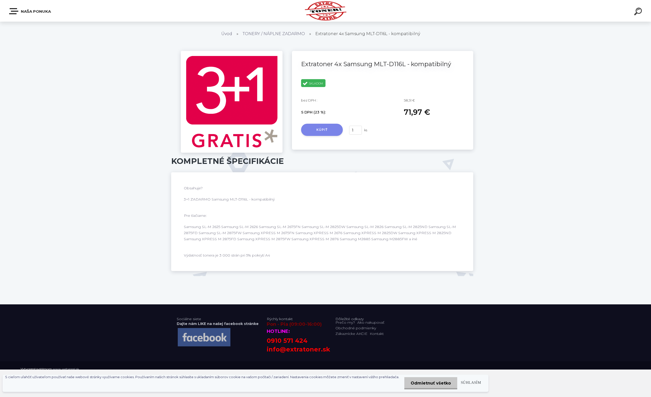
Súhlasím (471, 382)
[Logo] (325, 11)
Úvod (226, 33)
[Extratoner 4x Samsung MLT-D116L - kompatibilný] (232, 52)
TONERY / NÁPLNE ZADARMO (274, 33)
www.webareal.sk (66, 369)
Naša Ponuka (35, 11)
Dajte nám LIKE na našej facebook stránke (218, 323)
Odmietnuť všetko (431, 383)
